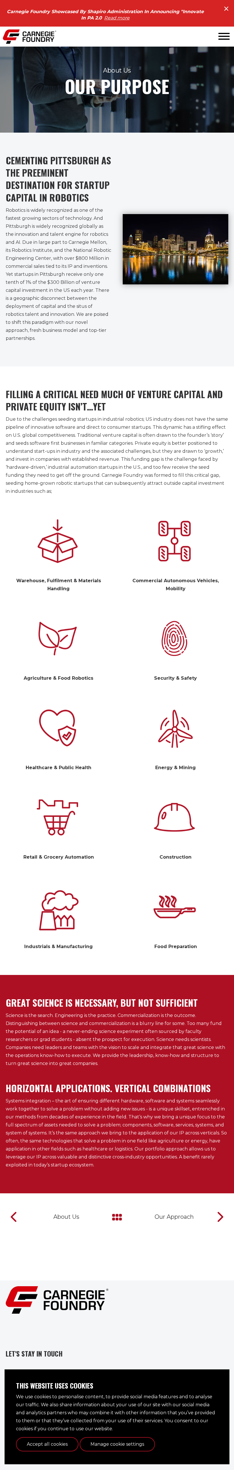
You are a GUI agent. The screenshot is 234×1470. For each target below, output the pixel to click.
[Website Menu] (224, 37)
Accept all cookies (47, 1444)
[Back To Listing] (117, 1217)
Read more (117, 18)
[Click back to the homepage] (29, 37)
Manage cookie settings (117, 1444)
